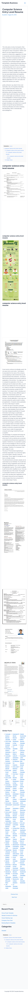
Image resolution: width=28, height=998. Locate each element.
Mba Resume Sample (22, 763)
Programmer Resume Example (8, 851)
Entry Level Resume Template (8, 813)
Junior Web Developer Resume (8, 824)
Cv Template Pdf (15, 748)
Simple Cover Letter (21, 851)
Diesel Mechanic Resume (7, 839)
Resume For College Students (16, 880)
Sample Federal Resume (15, 788)
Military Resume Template (22, 741)
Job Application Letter (8, 886)
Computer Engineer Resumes (7, 868)
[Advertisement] (14, 31)
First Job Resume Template (22, 824)
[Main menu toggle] (25, 3)
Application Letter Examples (23, 757)
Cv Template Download (15, 886)
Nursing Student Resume (7, 857)
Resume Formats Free (22, 795)
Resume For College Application (8, 819)
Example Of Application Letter (23, 801)
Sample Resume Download (8, 862)
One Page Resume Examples (15, 875)
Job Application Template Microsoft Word (8, 879)
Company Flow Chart (7, 920)
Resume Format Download (15, 866)
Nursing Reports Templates (8, 923)
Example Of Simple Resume (16, 735)
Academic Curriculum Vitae (15, 824)
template (4, 930)
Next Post (14, 897)
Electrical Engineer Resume (15, 813)
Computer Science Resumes (7, 792)
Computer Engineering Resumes (8, 786)
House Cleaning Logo (7, 918)
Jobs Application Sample (15, 793)
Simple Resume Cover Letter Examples (7, 832)
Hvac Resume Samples (15, 833)
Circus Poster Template (7, 913)
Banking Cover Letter (15, 819)
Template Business (9, 3)
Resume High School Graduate (16, 853)
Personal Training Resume (22, 752)
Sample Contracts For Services (9, 915)
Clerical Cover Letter (22, 746)
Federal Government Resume (23, 735)
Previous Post (14, 894)
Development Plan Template (23, 846)
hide (11, 146)
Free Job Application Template (23, 830)
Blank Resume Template (22, 790)
